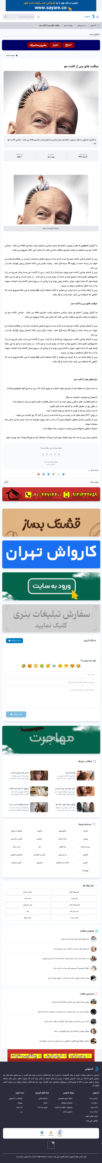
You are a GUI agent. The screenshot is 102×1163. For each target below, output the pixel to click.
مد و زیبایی (81, 25)
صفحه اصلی (42, 1098)
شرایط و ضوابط (66, 1103)
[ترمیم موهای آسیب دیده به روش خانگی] (28, 807)
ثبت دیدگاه (16, 640)
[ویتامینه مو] (74, 775)
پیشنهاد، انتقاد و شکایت (63, 1107)
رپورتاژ (20, 1103)
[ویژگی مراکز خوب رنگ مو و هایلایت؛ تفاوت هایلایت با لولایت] (74, 807)
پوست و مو (68, 25)
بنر (21, 1112)
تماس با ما (93, 1098)
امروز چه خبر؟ (42, 1107)
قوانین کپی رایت (91, 1120)
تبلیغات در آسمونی (15, 1098)
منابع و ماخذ (67, 1112)
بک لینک (19, 1107)
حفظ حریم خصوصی (65, 1098)
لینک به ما (93, 1112)
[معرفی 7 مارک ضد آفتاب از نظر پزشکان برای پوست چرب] (28, 791)
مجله (45, 1103)
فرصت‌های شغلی (91, 1116)
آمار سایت (93, 1107)
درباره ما (94, 1103)
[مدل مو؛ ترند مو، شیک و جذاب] (74, 791)
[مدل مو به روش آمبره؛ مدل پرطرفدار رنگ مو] (28, 775)
